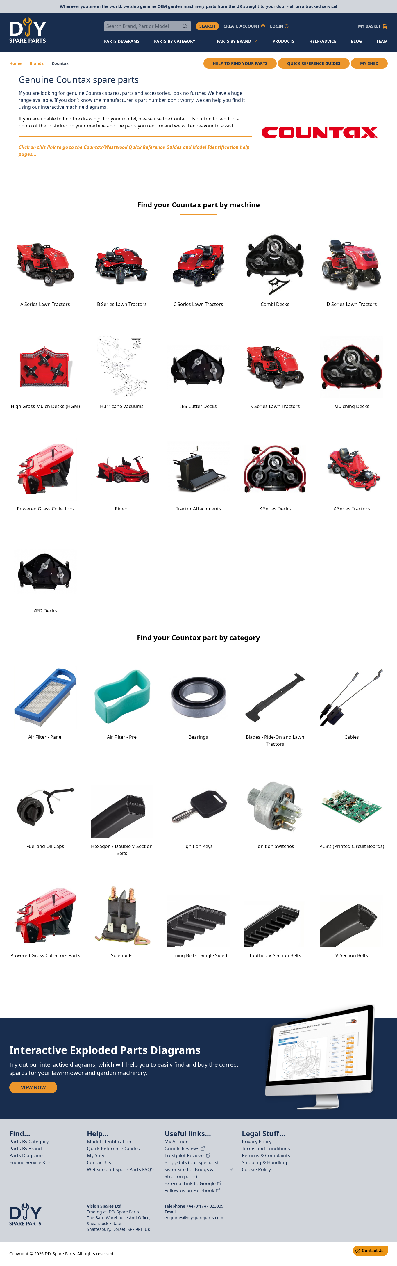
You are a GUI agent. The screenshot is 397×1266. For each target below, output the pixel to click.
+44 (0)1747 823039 (204, 1206)
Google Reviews (181, 1148)
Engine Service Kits (30, 1162)
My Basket (369, 26)
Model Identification (109, 1141)
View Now (33, 1087)
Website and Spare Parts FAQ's (121, 1169)
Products (283, 41)
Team (382, 41)
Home (15, 63)
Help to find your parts (240, 63)
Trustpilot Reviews (184, 1155)
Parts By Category (29, 1141)
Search (207, 26)
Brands (37, 63)
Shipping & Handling (264, 1162)
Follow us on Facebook (189, 1190)
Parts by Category (174, 41)
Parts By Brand (25, 1148)
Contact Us (99, 1162)
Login (276, 26)
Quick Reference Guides (313, 63)
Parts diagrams (122, 41)
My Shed (369, 63)
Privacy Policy (256, 1141)
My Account (177, 1141)
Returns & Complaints (266, 1155)
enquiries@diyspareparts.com (193, 1217)
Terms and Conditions (266, 1148)
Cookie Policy (256, 1169)
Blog (356, 41)
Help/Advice (322, 41)
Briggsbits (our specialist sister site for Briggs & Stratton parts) (191, 1169)
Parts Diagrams (26, 1155)
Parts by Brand (234, 41)
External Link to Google (190, 1183)
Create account (241, 26)
